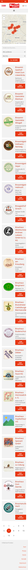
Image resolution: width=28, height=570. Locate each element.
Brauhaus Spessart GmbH (19, 441)
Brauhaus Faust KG (19, 372)
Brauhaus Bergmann (19, 284)
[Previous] (4, 526)
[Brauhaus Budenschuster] (8, 332)
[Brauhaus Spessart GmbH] (8, 442)
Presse (24, 551)
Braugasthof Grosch (20, 207)
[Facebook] (25, 1)
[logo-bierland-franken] (14, 6)
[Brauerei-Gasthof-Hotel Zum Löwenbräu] (8, 71)
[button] (2, 1)
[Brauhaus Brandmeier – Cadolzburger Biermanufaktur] (8, 306)
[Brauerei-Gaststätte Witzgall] (8, 121)
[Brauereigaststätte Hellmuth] (8, 188)
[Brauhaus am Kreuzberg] (8, 263)
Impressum (22, 563)
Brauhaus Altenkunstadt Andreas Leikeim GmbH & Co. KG (21, 234)
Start (24, 547)
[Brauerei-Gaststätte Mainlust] (8, 97)
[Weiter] (14, 535)
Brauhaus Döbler (19, 351)
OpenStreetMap (23, 43)
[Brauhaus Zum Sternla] (8, 485)
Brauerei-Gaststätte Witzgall (19, 120)
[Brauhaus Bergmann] (8, 286)
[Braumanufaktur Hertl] (8, 507)
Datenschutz (22, 567)
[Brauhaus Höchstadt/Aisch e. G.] (8, 396)
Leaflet (17, 43)
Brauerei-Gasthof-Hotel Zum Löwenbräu (20, 71)
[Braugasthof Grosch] (8, 210)
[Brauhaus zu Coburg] (8, 466)
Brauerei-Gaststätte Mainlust (19, 96)
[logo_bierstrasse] (24, 6)
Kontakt (24, 559)
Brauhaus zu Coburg (19, 463)
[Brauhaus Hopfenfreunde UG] (8, 420)
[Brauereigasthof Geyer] (8, 167)
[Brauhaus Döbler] (8, 354)
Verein (24, 555)
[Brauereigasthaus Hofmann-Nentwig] (8, 145)
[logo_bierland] (3, 6)
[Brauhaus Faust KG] (8, 375)
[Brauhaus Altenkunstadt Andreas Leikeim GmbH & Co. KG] (8, 231)
